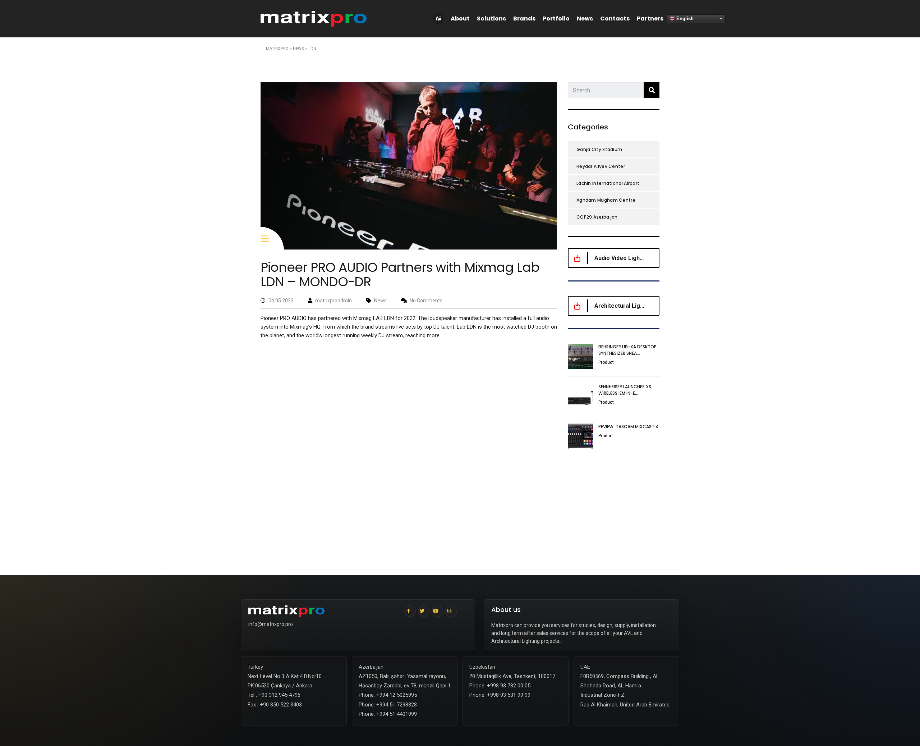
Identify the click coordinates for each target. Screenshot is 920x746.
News (585, 18)
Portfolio (556, 18)
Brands (524, 18)
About (460, 18)
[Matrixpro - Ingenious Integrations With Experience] (323, 611)
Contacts (615, 18)
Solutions (491, 18)
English (684, 18)
